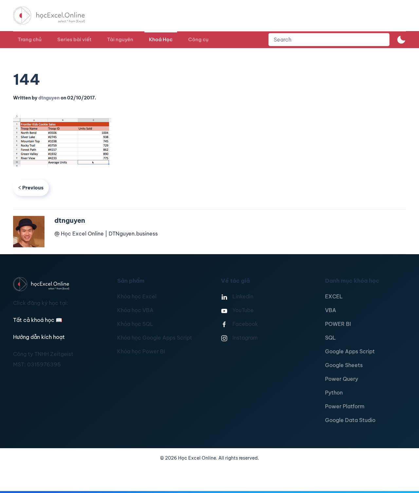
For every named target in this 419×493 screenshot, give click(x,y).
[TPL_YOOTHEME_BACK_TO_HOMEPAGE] (55, 16)
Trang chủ (30, 39)
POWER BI (338, 324)
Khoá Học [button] (161, 39)
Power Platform (344, 406)
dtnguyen (49, 98)
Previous (33, 188)
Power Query (341, 379)
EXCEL (334, 296)
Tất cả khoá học (37, 320)
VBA (330, 310)
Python (334, 392)
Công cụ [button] (198, 39)
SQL (330, 337)
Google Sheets (344, 365)
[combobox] (329, 39)
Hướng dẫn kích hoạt (39, 337)
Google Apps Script (350, 351)
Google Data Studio (350, 420)
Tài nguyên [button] (120, 39)
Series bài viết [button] (74, 39)
